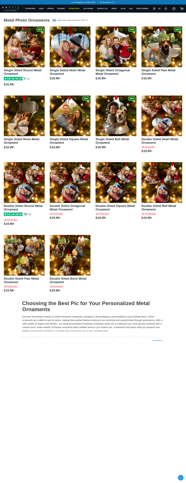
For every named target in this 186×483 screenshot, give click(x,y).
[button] (93, 2)
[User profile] (166, 9)
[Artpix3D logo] (11, 8)
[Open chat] (180, 477)
